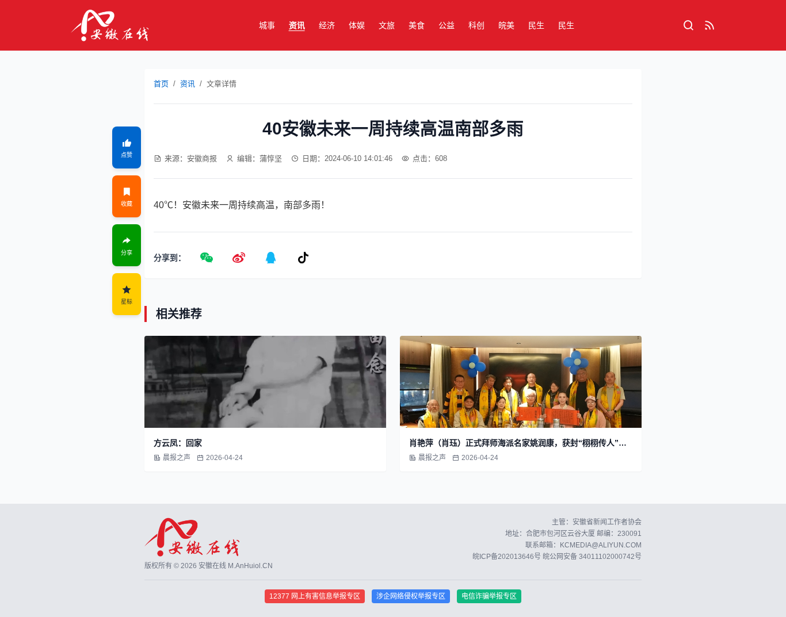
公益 (446, 25)
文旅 (387, 25)
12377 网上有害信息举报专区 (314, 596)
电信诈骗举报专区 (489, 596)
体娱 (357, 25)
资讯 (297, 25)
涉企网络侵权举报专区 (410, 596)
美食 (417, 25)
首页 (161, 83)
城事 (267, 25)
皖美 (506, 25)
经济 (327, 25)
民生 (536, 25)
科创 (476, 25)
